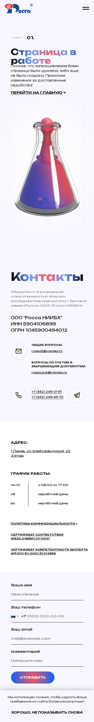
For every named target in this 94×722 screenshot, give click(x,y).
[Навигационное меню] (85, 8)
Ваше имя (21, 585)
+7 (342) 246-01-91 (47, 391)
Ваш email (21, 629)
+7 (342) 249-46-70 (47, 397)
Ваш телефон (25, 607)
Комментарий (25, 651)
